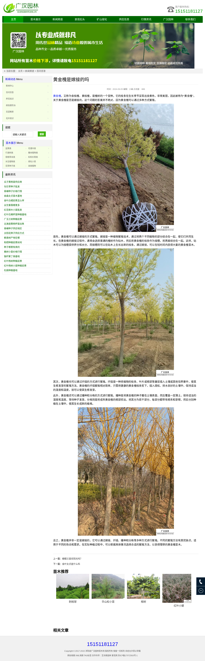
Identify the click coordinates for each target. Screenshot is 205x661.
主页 (13, 19)
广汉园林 (168, 19)
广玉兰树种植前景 (13, 219)
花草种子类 (10, 166)
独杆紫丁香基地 (12, 256)
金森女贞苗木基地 (13, 195)
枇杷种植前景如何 (13, 242)
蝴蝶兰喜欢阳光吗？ (72, 558)
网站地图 (71, 655)
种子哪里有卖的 (12, 247)
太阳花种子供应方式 (14, 233)
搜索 (42, 134)
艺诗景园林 (106, 655)
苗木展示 (35, 19)
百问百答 (41, 71)
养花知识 (10, 99)
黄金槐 (57, 96)
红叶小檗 (179, 605)
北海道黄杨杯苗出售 (14, 223)
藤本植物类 (33, 153)
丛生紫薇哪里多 (12, 205)
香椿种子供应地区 (13, 228)
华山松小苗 (108, 601)
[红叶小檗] (178, 588)
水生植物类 (10, 161)
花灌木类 (32, 148)
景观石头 (80, 19)
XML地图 (79, 655)
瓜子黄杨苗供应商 (13, 182)
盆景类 (8, 148)
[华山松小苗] (108, 586)
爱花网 (114, 655)
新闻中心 (10, 86)
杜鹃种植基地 (10, 270)
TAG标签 (87, 655)
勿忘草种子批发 (12, 186)
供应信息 (124, 19)
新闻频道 (58, 19)
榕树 (143, 601)
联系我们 (190, 19)
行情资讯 (146, 19)
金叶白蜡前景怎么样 (14, 200)
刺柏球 (73, 601)
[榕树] (143, 586)
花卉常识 (10, 118)
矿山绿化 (102, 19)
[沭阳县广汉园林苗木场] (42, 8)
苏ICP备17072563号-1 (128, 655)
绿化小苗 (32, 161)
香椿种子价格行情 (13, 191)
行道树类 (9, 153)
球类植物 (32, 166)
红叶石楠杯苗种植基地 (15, 214)
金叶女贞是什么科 (71, 564)
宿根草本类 (10, 157)
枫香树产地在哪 (12, 237)
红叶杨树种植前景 (13, 261)
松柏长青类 (33, 157)
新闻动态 (10, 79)
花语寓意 (10, 112)
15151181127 (189, 11)
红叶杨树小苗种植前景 (15, 265)
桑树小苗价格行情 (13, 251)
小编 (131, 89)
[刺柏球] (72, 586)
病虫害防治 (11, 105)
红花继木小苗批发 (13, 209)
